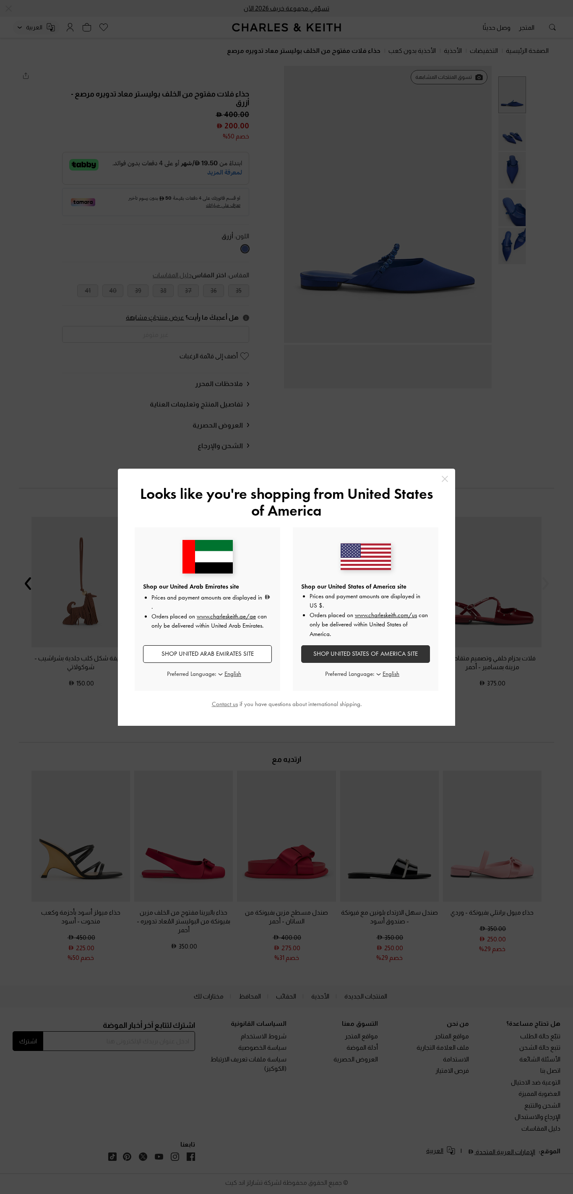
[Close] (445, 479)
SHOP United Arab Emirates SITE (207, 653)
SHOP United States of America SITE (365, 653)
